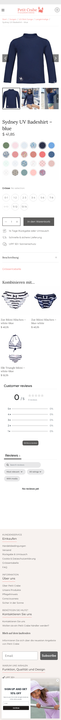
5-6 (42, 197)
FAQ (4, 567)
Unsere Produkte (11, 590)
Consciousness (10, 598)
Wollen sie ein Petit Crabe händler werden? (25, 625)
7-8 (51, 197)
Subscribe (49, 656)
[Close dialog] (57, 680)
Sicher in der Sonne (13, 602)
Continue (16, 708)
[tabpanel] (30, 492)
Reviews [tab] (12, 455)
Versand (6, 550)
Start (4, 19)
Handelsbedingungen (14, 545)
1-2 (15, 197)
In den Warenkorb (38, 221)
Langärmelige (41, 19)
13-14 (24, 206)
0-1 (6, 197)
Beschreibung (10, 257)
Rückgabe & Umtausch (14, 554)
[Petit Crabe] (30, 9)
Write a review (30, 443)
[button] (30, 409)
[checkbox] (12, 478)
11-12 (15, 206)
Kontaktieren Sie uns (13, 621)
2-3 (24, 197)
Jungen (12, 19)
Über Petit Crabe (11, 585)
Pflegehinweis (10, 594)
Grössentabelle (11, 269)
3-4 (33, 197)
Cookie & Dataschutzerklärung (19, 558)
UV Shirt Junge (26, 19)
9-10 (6, 206)
